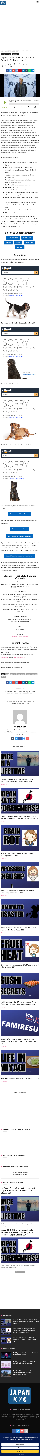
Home (2, 50)
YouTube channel (19, 657)
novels (28, 674)
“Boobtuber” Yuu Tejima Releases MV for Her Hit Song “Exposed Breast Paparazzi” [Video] (20, 691)
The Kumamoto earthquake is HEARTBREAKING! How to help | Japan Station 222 (18, 929)
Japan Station (16, 50)
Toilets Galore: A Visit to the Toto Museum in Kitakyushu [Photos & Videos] (20, 701)
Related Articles (19, 747)
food (7, 674)
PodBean (20, 247)
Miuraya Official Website (20, 636)
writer (3, 676)
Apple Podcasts (13, 237)
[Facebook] (14, 1431)
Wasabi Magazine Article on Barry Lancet (19, 556)
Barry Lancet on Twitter (19, 528)
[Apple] (26, 1431)
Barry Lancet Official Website (19, 514)
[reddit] (16, 70)
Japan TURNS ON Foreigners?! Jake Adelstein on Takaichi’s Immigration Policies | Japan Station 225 (19, 818)
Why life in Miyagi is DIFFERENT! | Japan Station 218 (20, 1078)
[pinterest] (20, 70)
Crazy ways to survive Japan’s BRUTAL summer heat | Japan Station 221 (20, 966)
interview (13, 674)
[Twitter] (18, 1431)
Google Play (27, 237)
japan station (21, 674)
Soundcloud (4, 657)
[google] (13, 70)
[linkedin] (23, 70)
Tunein (18, 242)
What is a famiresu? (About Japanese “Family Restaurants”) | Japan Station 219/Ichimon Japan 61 (19, 1041)
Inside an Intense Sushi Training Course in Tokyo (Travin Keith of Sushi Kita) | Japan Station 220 (18, 1003)
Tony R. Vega (6, 64)
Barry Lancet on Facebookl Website (19, 536)
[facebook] (7, 70)
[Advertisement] (20, 26)
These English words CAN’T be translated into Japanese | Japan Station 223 (17, 892)
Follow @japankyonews (20, 1174)
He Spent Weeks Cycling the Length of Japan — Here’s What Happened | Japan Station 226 (18, 780)
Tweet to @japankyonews (20, 1172)
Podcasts (8, 50)
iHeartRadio (29, 242)
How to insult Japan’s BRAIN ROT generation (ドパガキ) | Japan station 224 (20, 855)
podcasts (34, 674)
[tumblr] (26, 70)
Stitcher (8, 242)
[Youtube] (22, 1431)
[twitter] (10, 70)
